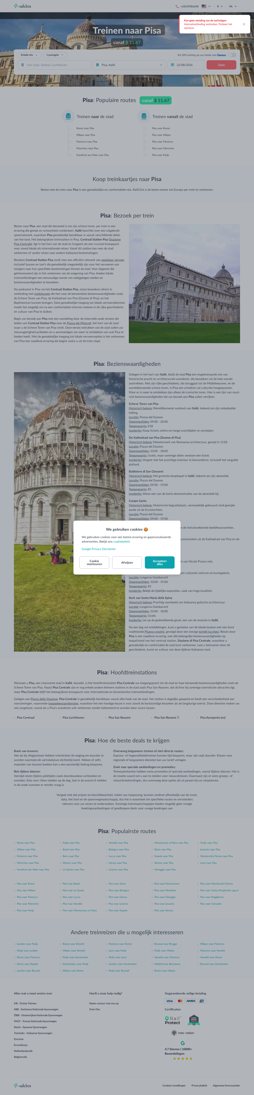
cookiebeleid (121, 541)
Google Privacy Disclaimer (99, 549)
